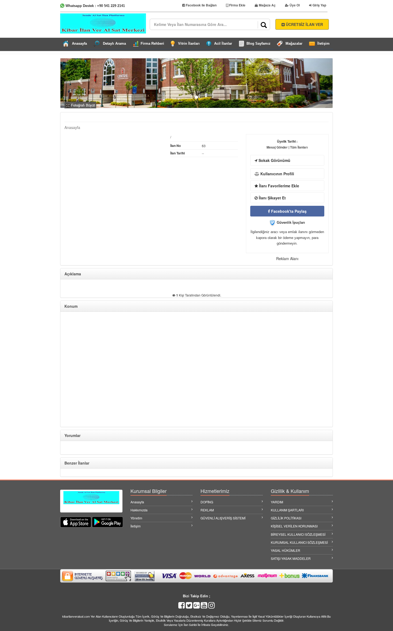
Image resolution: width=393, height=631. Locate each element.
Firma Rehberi (152, 43)
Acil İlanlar (223, 43)
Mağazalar (294, 43)
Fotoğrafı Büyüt (82, 105)
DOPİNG (207, 502)
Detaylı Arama (114, 43)
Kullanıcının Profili (276, 173)
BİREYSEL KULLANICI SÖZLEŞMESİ (298, 534)
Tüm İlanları (299, 147)
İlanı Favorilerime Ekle (278, 185)
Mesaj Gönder (277, 147)
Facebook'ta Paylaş (288, 211)
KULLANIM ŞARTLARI (287, 510)
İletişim (323, 43)
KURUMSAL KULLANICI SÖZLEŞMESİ (299, 542)
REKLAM (207, 510)
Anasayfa (79, 43)
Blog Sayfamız (258, 43)
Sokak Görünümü (273, 160)
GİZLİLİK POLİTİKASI (286, 518)
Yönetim (136, 518)
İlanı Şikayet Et (272, 197)
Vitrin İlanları (189, 43)
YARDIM (277, 502)
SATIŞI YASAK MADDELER (291, 558)
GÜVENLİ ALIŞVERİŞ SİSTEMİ (223, 518)
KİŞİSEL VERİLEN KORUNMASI (294, 526)
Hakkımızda (139, 510)
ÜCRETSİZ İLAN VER (304, 24)
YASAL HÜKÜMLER (285, 550)
